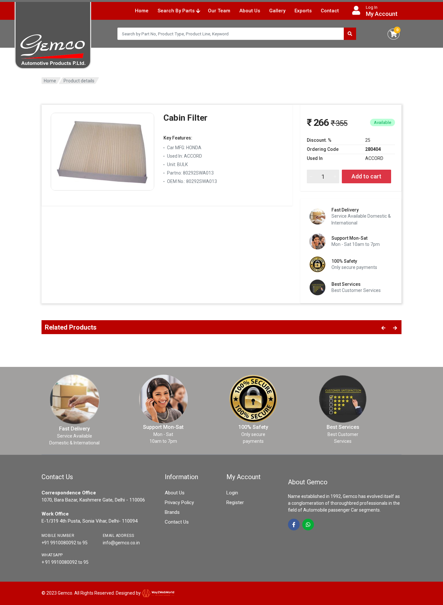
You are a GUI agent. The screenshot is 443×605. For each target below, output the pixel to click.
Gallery (277, 11)
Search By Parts (177, 11)
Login (232, 493)
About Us (249, 11)
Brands (172, 512)
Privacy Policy (179, 502)
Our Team (219, 11)
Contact (330, 11)
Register (235, 502)
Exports (303, 11)
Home (142, 11)
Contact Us (177, 522)
